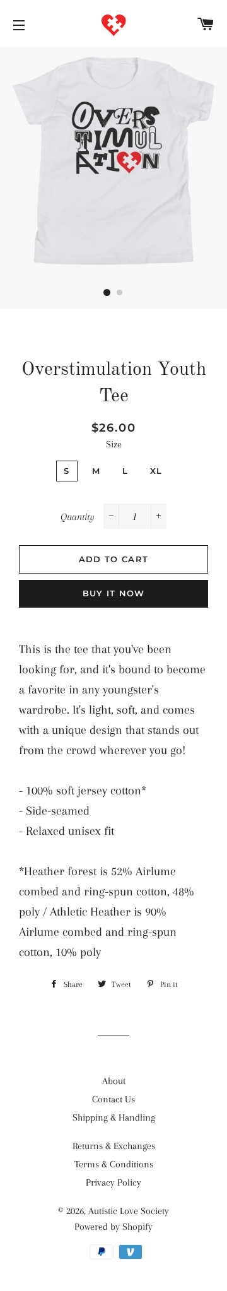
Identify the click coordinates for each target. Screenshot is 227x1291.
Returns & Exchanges (114, 1146)
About (113, 1081)
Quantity (78, 516)
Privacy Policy (113, 1182)
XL (156, 471)
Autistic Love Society (128, 1211)
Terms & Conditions (113, 1164)
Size (114, 444)
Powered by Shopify (113, 1226)
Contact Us (113, 1099)
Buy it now (114, 593)
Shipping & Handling (114, 1117)
